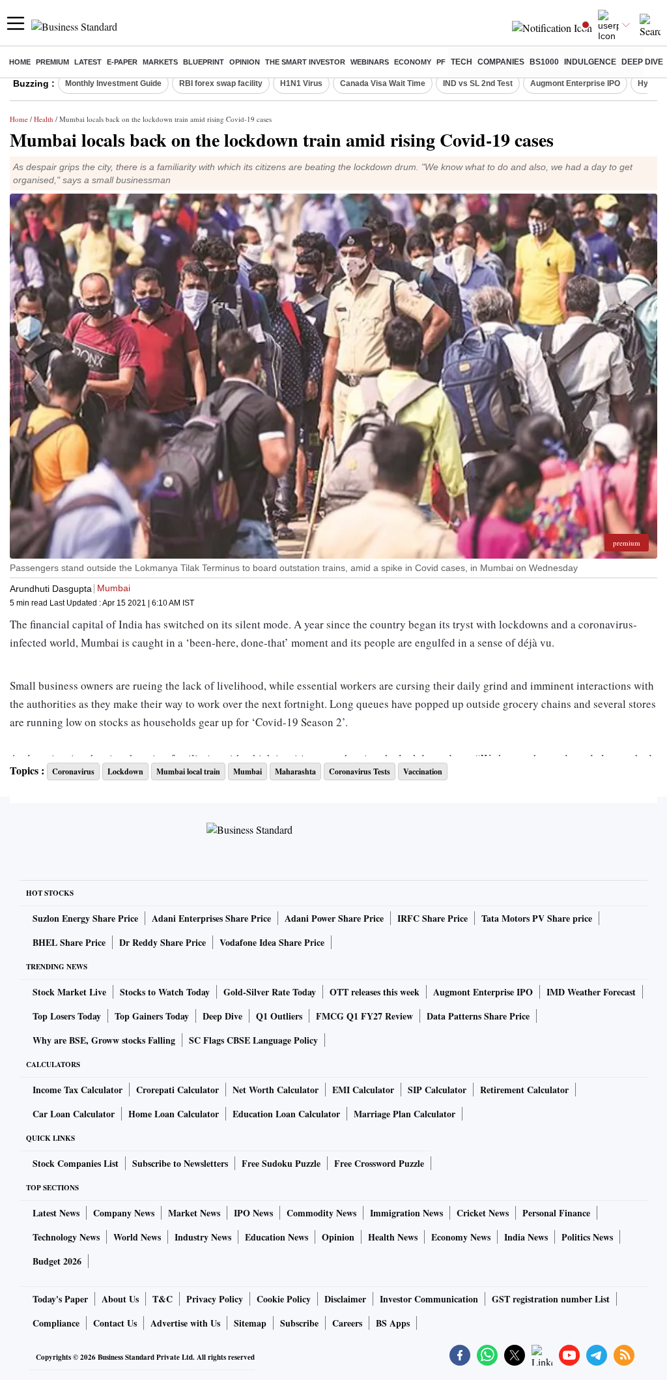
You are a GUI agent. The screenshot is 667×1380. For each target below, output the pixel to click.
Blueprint (203, 62)
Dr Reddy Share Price (162, 942)
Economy (412, 62)
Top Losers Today (67, 1016)
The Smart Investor (305, 62)
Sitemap (250, 1323)
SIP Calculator (437, 1089)
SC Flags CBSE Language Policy (253, 1040)
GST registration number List (551, 1299)
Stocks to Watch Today (165, 992)
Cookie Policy (284, 1299)
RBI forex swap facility (221, 83)
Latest (88, 62)
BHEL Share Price (69, 942)
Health (43, 119)
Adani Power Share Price (334, 918)
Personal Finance (556, 1213)
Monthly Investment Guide (113, 83)
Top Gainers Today (152, 1016)
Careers (347, 1323)
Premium (52, 62)
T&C (162, 1299)
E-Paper (122, 62)
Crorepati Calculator (177, 1089)
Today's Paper (60, 1299)
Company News (123, 1213)
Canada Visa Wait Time (382, 83)
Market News (194, 1213)
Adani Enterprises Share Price (211, 918)
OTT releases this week (374, 992)
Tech (461, 61)
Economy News (460, 1237)
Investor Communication (429, 1299)
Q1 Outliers (279, 1016)
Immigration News (406, 1213)
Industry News (203, 1237)
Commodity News (321, 1213)
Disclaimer (345, 1299)
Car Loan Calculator (74, 1114)
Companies (500, 61)
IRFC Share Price (432, 918)
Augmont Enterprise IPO (575, 83)
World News (137, 1237)
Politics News (587, 1237)
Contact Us (115, 1323)
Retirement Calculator (524, 1089)
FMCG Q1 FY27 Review (364, 1016)
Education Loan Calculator (286, 1114)
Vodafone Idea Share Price (272, 942)
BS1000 (544, 61)
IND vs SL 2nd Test (478, 83)
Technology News (66, 1237)
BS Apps (393, 1323)
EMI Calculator (363, 1089)
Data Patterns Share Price (478, 1016)
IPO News (253, 1213)
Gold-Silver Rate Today (269, 992)
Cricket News (483, 1213)
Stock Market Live (69, 992)
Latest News (56, 1213)
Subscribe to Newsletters (180, 1163)
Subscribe (299, 1323)
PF (441, 62)
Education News (276, 1237)
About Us (120, 1299)
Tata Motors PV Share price (536, 918)
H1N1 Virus (301, 83)
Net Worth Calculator (276, 1089)
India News (526, 1237)
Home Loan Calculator (173, 1114)
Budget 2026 (57, 1261)
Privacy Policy (214, 1299)
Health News (393, 1237)
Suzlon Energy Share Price (85, 918)
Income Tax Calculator (77, 1089)
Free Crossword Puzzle (379, 1163)
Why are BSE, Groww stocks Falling (104, 1040)
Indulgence (590, 61)
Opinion (244, 62)
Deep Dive (642, 61)
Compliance (56, 1323)
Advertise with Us (185, 1323)
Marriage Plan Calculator (404, 1114)
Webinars (369, 62)
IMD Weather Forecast (591, 992)
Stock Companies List (76, 1163)
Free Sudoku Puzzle (281, 1163)
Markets (160, 62)
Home (20, 62)
